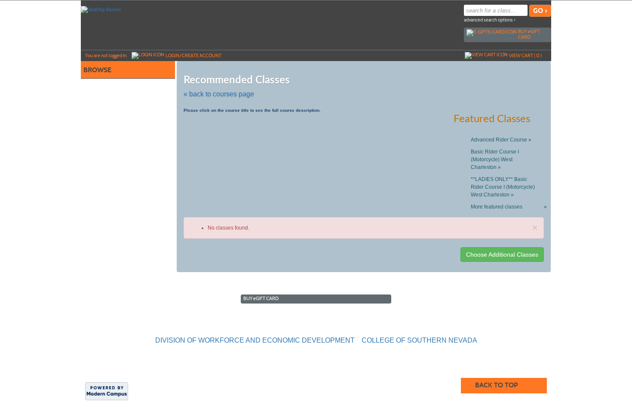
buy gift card (529, 34)
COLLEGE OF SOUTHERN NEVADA (419, 340)
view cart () (525, 55)
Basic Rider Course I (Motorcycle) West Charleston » (495, 159)
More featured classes (507, 207)
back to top (496, 385)
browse (97, 70)
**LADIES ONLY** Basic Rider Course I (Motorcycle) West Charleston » (503, 187)
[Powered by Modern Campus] (106, 390)
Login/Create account (193, 55)
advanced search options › (489, 20)
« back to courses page (219, 94)
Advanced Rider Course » (501, 140)
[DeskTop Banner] (101, 9)
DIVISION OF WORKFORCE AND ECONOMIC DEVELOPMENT (255, 340)
